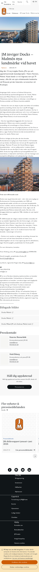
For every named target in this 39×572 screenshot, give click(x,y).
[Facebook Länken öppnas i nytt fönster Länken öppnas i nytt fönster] (10, 470)
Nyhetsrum (15, 13)
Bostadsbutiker (19, 530)
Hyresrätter (15, 508)
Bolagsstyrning (19, 478)
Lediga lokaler (15, 513)
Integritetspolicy (19, 538)
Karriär (13, 504)
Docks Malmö (6, 312)
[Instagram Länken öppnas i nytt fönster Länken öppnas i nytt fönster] (16, 470)
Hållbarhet (18, 487)
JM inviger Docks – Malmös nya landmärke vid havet (18, 58)
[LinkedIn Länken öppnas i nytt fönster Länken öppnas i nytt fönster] (29, 470)
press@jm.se (14, 342)
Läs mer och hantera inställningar (22, 558)
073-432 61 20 (14, 345)
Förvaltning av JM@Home (19, 499)
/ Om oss (11, 8)
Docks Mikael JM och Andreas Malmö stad (16, 324)
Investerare (18, 483)
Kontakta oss (18, 525)
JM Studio (17, 534)
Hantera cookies (19, 543)
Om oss (8, 13)
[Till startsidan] (3, 11)
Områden (14, 517)
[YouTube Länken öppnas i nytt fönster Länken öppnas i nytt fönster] (23, 470)
